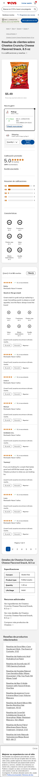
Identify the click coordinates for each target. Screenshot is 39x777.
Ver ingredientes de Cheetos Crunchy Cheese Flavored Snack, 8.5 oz (18, 606)
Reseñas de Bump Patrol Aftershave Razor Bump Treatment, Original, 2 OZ (17, 727)
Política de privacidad (14, 775)
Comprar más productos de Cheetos (16, 623)
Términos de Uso (27, 775)
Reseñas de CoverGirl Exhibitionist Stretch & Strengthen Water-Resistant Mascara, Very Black (18, 716)
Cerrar (35, 748)
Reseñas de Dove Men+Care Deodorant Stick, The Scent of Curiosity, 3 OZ (19, 649)
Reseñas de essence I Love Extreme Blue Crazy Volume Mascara (18, 695)
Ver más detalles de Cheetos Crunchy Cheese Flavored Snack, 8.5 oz (18, 615)
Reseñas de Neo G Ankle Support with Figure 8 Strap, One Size (18, 685)
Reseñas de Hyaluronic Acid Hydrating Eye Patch (18, 657)
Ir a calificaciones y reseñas (13, 53)
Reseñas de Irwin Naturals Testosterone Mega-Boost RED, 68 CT (17, 737)
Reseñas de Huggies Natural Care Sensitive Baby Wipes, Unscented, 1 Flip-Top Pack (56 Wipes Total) (19, 674)
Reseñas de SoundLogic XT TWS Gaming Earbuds (18, 664)
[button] (3, 549)
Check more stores (14, 126)
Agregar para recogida (28, 142)
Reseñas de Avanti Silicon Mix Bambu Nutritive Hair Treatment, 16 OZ (19, 705)
